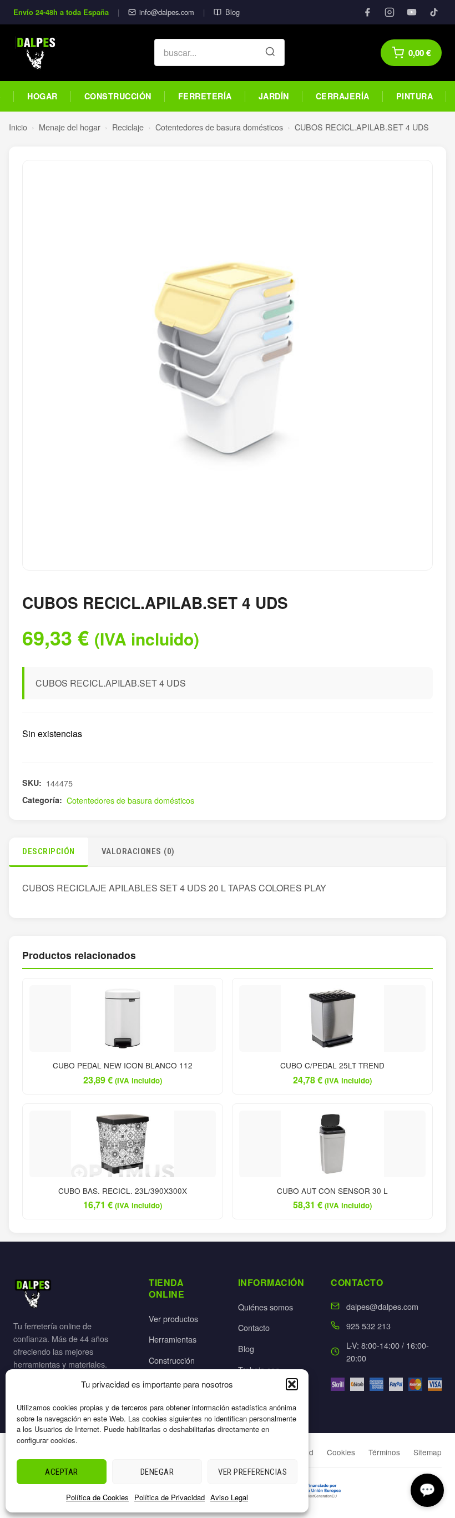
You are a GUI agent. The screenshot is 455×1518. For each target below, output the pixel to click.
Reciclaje (128, 127)
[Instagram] (389, 12)
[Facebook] (367, 12)
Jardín (274, 96)
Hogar (42, 96)
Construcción (117, 96)
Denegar (157, 1472)
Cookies (341, 1452)
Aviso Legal (229, 1497)
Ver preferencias (252, 1472)
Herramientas (172, 1339)
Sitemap (427, 1452)
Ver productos (173, 1318)
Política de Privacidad (169, 1497)
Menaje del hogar (69, 127)
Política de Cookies (97, 1497)
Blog (232, 12)
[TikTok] (434, 12)
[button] (291, 1384)
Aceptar (61, 1472)
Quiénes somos (265, 1307)
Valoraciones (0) (138, 851)
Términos (384, 1452)
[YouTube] (411, 12)
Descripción (48, 851)
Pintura (414, 96)
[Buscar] (270, 52)
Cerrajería (343, 96)
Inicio (18, 127)
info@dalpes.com (166, 12)
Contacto (254, 1327)
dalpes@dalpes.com (382, 1306)
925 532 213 (368, 1326)
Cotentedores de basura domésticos (219, 127)
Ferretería (205, 96)
